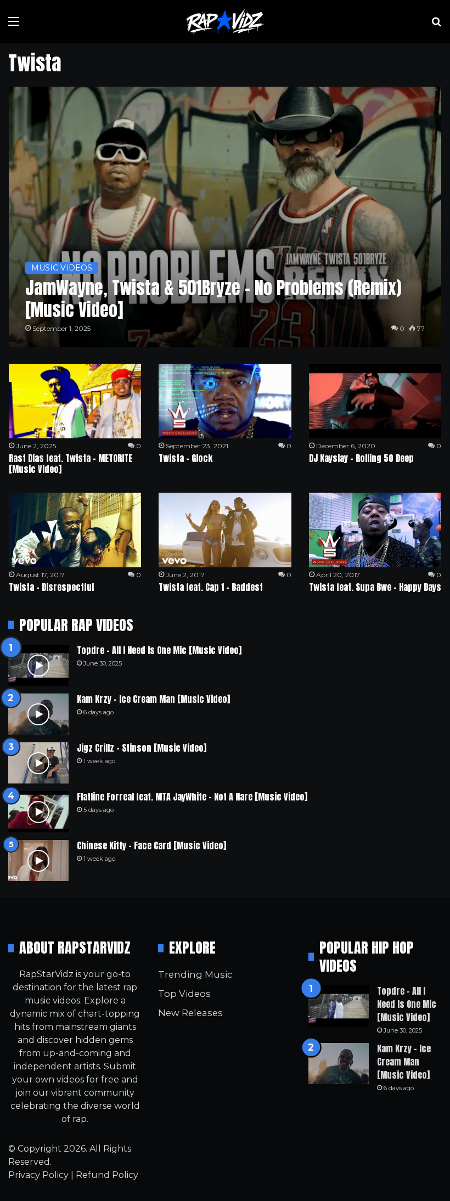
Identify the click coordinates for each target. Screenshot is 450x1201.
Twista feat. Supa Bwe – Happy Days (375, 587)
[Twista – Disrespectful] (75, 530)
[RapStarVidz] (225, 21)
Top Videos (184, 993)
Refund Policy (107, 1175)
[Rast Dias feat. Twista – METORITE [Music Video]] (75, 401)
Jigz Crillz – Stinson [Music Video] (141, 747)
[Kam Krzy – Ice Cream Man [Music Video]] (38, 714)
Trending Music (195, 974)
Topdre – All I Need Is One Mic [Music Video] (159, 650)
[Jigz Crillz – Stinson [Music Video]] (38, 762)
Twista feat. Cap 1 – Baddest (211, 587)
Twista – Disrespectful (51, 587)
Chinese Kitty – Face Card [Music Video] (151, 845)
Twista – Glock (185, 458)
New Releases (190, 1012)
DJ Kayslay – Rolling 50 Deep (361, 458)
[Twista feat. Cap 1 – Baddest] (225, 530)
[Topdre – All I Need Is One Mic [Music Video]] (38, 665)
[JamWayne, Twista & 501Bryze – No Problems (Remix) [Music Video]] (225, 217)
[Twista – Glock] (225, 401)
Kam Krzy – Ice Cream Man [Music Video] (153, 699)
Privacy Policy (38, 1175)
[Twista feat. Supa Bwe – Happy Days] (375, 530)
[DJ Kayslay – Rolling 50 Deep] (375, 401)
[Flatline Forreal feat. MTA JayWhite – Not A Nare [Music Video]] (38, 811)
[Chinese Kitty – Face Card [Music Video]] (38, 860)
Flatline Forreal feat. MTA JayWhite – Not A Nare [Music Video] (192, 796)
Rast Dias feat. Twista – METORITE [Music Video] (70, 464)
